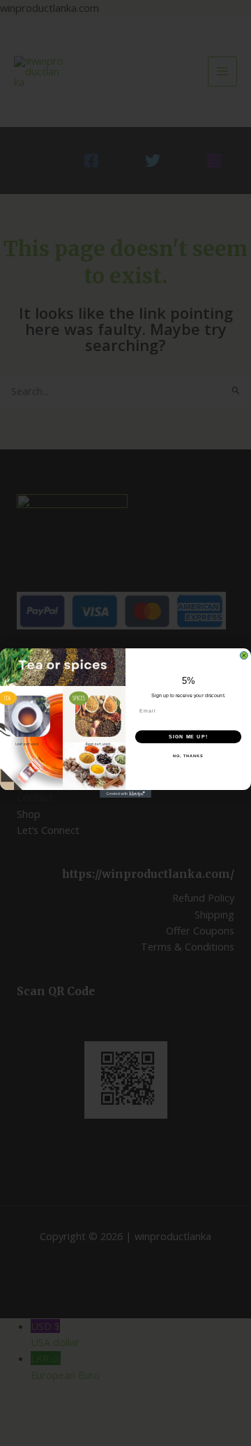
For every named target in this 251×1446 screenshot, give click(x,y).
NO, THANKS (188, 756)
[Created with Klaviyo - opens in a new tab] (125, 794)
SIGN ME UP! (188, 737)
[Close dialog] (244, 655)
